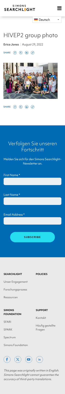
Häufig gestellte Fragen (45, 327)
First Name (12, 175)
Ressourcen (11, 297)
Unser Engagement (16, 282)
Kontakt (41, 318)
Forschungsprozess (15, 289)
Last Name (12, 195)
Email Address (14, 214)
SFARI (7, 322)
